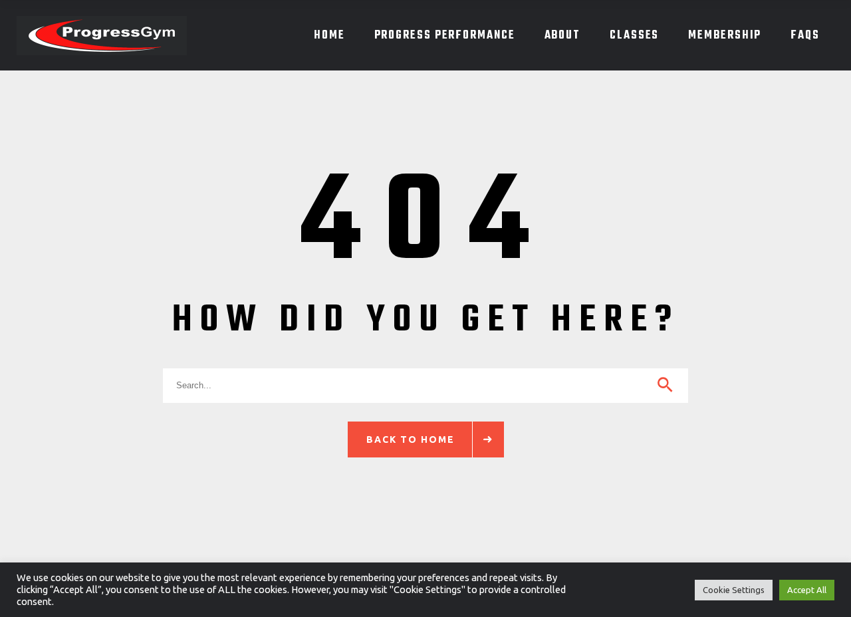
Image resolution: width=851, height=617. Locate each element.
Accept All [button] (806, 589)
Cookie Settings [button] (734, 589)
